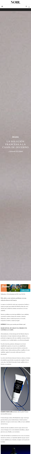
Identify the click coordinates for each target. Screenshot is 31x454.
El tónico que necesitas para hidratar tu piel (15, 324)
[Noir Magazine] (15, 2)
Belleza (15, 137)
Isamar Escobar (16, 151)
